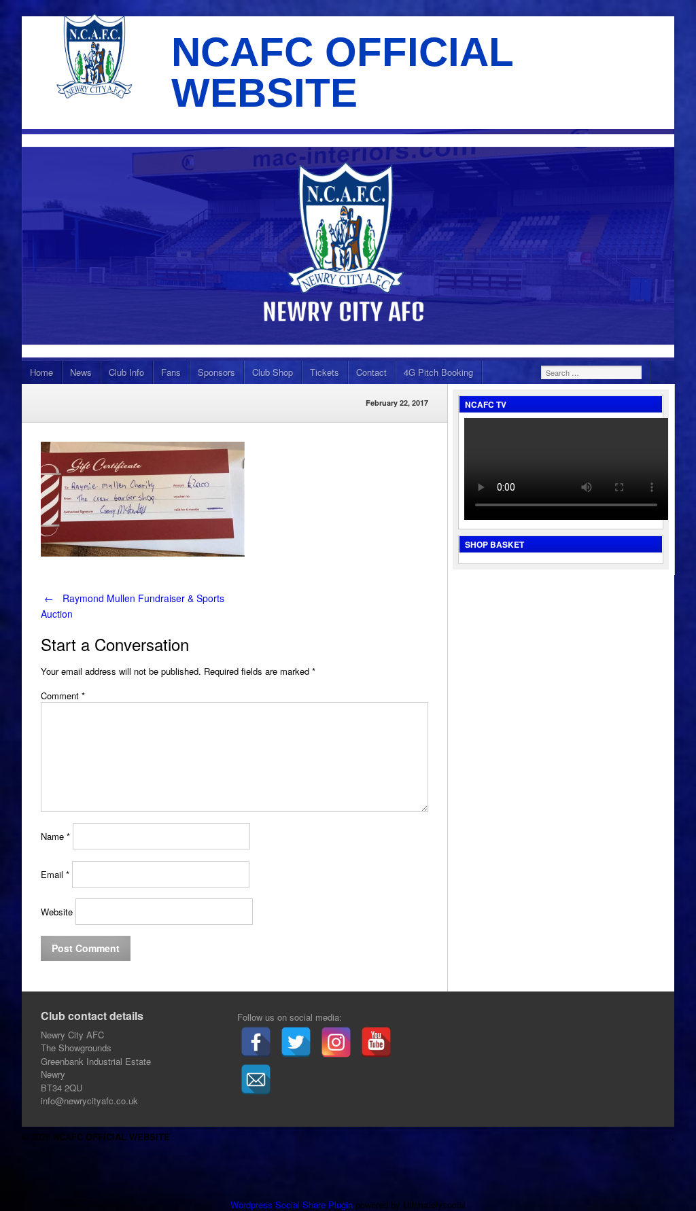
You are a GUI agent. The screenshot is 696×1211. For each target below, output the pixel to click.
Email (55, 874)
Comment (63, 695)
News (81, 372)
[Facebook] (256, 1042)
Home (41, 372)
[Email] (256, 1079)
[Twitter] (296, 1042)
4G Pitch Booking (438, 372)
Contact (371, 372)
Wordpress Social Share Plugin (292, 1204)
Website (57, 911)
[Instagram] (336, 1042)
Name (55, 836)
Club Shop (272, 372)
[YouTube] (376, 1042)
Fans (171, 372)
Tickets (324, 372)
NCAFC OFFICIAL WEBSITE (342, 72)
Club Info (126, 372)
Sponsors (216, 372)
